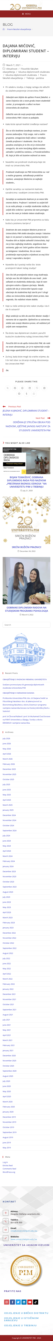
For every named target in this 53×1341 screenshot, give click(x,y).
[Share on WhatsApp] (34, 394)
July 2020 (6, 1081)
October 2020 (8, 1066)
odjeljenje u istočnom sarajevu (21, 1319)
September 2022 (9, 948)
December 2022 (9, 933)
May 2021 (7, 1030)
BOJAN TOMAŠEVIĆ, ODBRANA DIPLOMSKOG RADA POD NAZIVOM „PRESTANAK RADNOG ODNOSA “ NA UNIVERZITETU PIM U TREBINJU (26, 482)
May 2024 (7, 846)
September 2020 (9, 1071)
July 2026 (6, 738)
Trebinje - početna (35, 78)
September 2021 (9, 1009)
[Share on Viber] (37, 388)
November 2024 (9, 820)
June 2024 (7, 841)
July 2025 (6, 784)
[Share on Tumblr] (26, 394)
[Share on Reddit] (19, 394)
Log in (5, 1162)
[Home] (4, 29)
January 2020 (8, 1111)
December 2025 (9, 769)
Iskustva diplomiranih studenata (34, 72)
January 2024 (8, 866)
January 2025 (8, 810)
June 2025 (7, 789)
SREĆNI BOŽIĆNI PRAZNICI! (26, 547)
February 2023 (9, 922)
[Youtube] (29, 1302)
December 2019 (9, 1117)
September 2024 (9, 830)
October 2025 (8, 779)
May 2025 (7, 794)
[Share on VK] (44, 388)
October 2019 (8, 1127)
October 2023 (8, 881)
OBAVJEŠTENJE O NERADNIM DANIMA (18, 693)
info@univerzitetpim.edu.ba (24, 1231)
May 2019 (7, 1147)
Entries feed (8, 1165)
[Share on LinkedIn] (30, 388)
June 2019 (7, 1142)
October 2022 (8, 943)
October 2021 (8, 1004)
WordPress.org (9, 1172)
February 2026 (9, 764)
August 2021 (8, 1014)
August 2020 (8, 1076)
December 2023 (9, 871)
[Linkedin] (24, 1302)
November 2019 (9, 1122)
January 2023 (8, 927)
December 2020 (9, 1055)
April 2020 (7, 1096)
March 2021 (7, 1040)
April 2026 (7, 754)
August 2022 (8, 953)
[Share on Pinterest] (22, 388)
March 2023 (7, 917)
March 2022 (7, 979)
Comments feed (9, 1168)
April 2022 (7, 973)
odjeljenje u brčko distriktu (26, 1313)
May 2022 (7, 968)
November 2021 (9, 999)
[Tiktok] (35, 1302)
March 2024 (7, 856)
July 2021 (6, 1019)
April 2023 (7, 912)
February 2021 (9, 1045)
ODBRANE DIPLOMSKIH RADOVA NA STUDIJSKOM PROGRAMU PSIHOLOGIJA (26, 609)
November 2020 (9, 1060)
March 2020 (7, 1101)
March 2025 (7, 805)
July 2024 (6, 835)
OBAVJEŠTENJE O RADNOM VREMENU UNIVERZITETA (25, 679)
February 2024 (9, 861)
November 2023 (9, 876)
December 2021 (9, 994)
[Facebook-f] (12, 1302)
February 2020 (9, 1106)
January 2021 (8, 1050)
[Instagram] (6, 1302)
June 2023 (7, 902)
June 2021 (7, 1025)
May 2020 (7, 1091)
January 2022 (8, 989)
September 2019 (9, 1132)
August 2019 (8, 1137)
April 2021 (7, 1035)
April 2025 (7, 800)
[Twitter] (18, 1302)
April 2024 (7, 851)
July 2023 (6, 897)
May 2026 (7, 748)
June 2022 (7, 963)
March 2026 (7, 759)
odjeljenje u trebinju (20, 1325)
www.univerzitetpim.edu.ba (24, 1239)
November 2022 (9, 938)
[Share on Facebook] (15, 388)
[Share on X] (7, 388)
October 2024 (8, 825)
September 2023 (9, 886)
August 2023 (8, 892)
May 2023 (7, 907)
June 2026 (7, 743)
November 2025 (9, 774)
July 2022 (6, 958)
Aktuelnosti (11, 68)
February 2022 (9, 984)
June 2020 (7, 1086)
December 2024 (9, 815)
